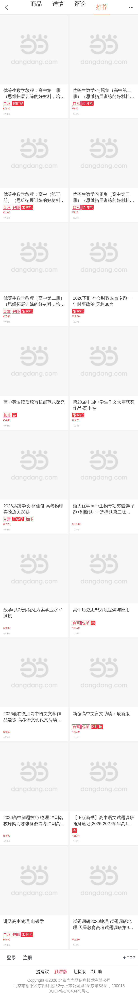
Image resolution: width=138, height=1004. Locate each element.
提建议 (42, 971)
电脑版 (79, 971)
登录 (11, 957)
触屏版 (60, 971)
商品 (36, 4)
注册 (27, 957)
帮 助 (96, 971)
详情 (58, 4)
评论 (80, 4)
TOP (131, 957)
